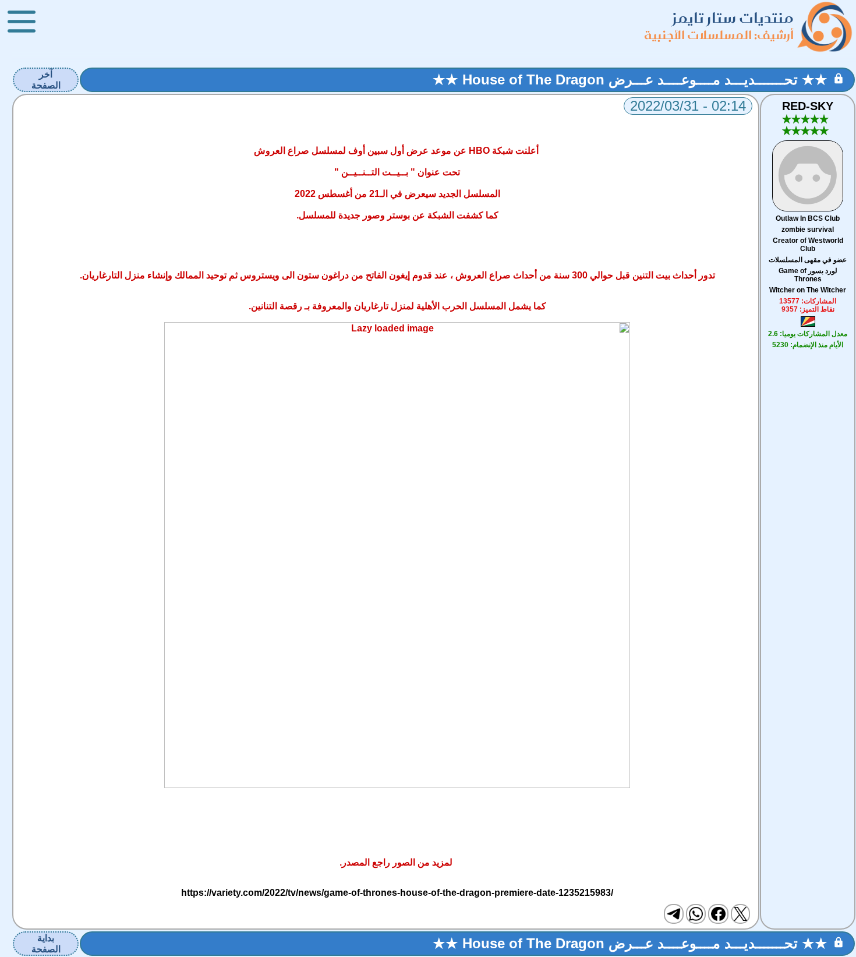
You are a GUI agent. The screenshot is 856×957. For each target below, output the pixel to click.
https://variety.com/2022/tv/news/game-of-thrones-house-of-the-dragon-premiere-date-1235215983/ (397, 893)
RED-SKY (807, 106)
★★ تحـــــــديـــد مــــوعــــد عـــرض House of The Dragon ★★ (630, 79)
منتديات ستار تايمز (733, 18)
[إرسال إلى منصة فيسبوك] (718, 914)
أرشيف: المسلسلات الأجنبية (719, 34)
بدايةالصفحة (46, 943)
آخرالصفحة (46, 79)
